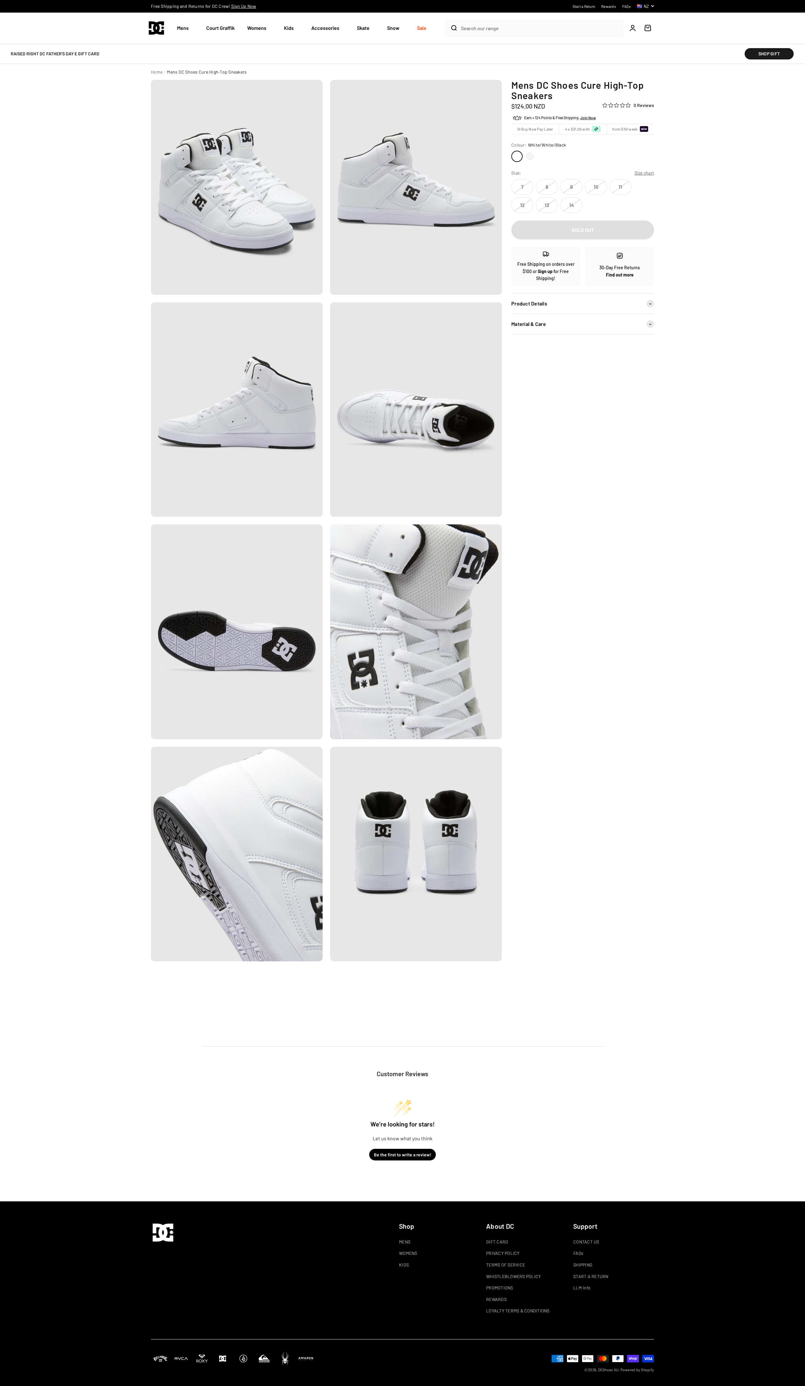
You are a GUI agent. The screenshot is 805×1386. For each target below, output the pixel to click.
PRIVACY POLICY (503, 1253)
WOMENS (408, 1253)
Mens (183, 28)
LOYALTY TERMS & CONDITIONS (518, 1310)
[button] (185, 28)
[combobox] (540, 28)
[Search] (451, 28)
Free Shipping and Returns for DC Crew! (203, 6)
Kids (289, 28)
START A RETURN (590, 1276)
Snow (393, 28)
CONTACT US (586, 1241)
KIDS (404, 1264)
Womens (256, 28)
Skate (363, 28)
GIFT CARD (497, 1241)
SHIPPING (582, 1264)
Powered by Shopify (637, 1369)
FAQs (578, 1253)
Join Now (588, 118)
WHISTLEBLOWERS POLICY (513, 1276)
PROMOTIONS (499, 1287)
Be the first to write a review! (402, 1154)
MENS (404, 1241)
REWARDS (496, 1299)
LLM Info (582, 1287)
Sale (421, 28)
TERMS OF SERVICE (505, 1264)
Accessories (325, 28)
